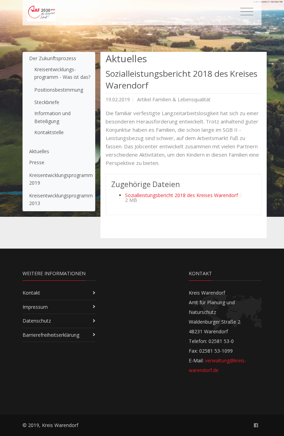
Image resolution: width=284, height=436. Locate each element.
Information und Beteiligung (52, 117)
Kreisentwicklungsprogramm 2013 (61, 199)
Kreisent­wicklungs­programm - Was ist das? (62, 73)
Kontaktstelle (49, 132)
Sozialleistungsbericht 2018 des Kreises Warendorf (181, 195)
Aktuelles (39, 151)
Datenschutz (37, 320)
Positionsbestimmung (58, 89)
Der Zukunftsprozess (52, 58)
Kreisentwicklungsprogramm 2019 (61, 179)
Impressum (35, 307)
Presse (36, 162)
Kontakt (31, 292)
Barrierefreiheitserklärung (51, 335)
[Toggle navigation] (247, 11)
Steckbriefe (46, 102)
